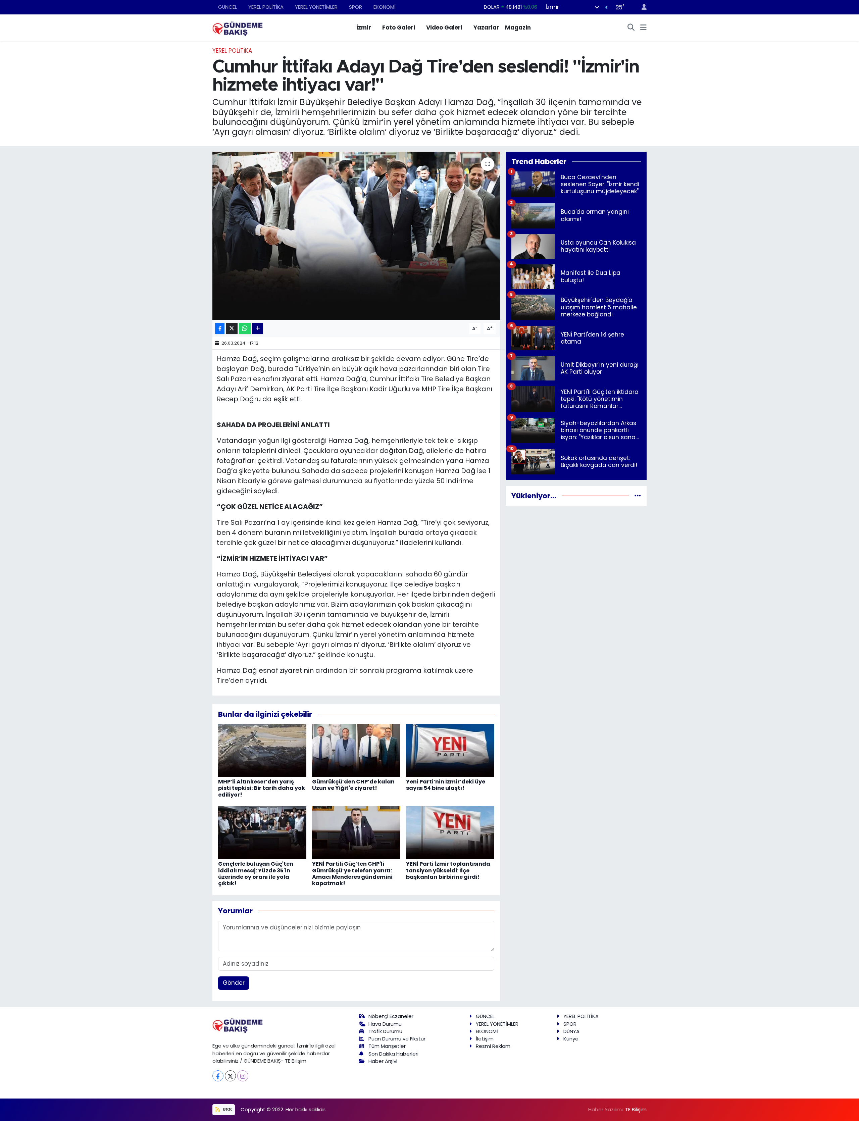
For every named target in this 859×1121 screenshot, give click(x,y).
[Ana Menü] (643, 27)
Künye (570, 1038)
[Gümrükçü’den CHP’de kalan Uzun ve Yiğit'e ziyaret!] (356, 750)
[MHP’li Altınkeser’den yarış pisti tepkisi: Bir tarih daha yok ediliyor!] (262, 750)
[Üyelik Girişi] (641, 7)
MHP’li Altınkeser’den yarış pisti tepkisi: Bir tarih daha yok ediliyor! (261, 788)
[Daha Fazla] (257, 328)
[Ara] (631, 27)
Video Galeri (444, 27)
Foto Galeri (398, 27)
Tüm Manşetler (387, 1046)
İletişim (485, 1038)
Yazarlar (486, 27)
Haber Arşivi (382, 1061)
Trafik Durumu (385, 1031)
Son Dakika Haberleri (393, 1053)
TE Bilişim (636, 1109)
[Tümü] (638, 496)
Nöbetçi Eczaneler (390, 1016)
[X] (230, 1075)
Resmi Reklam (493, 1046)
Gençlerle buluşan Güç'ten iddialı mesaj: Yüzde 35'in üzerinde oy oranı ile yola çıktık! (255, 873)
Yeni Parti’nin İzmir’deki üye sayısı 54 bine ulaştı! (445, 785)
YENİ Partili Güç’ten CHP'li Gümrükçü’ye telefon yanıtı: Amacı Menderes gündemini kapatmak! (352, 873)
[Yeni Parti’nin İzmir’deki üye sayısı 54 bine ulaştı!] (450, 750)
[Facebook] (217, 1075)
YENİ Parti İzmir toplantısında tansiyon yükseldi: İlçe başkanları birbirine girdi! (448, 870)
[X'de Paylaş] (232, 328)
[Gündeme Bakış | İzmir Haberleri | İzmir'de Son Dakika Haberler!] (237, 27)
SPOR (355, 6)
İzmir (363, 27)
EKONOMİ (384, 6)
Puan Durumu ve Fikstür (396, 1038)
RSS (226, 1109)
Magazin (518, 27)
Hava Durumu (385, 1023)
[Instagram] (242, 1075)
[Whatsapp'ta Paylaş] (245, 328)
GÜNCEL (227, 6)
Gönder (234, 983)
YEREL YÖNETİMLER (316, 6)
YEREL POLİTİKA (266, 6)
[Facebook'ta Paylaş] (219, 328)
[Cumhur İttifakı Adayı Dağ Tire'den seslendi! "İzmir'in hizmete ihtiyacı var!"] (356, 236)
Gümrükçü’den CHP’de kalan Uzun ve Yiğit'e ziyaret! (353, 785)
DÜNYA (571, 1031)
